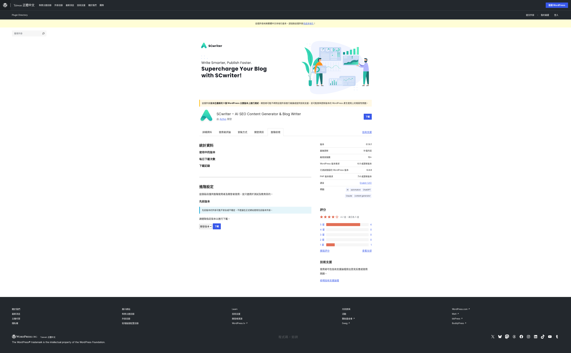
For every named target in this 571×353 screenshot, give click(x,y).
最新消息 (16, 314)
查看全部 (367, 250)
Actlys (223, 119)
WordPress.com (461, 309)
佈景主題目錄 (128, 314)
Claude (349, 196)
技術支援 (367, 132)
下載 (368, 116)
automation (356, 190)
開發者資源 (237, 318)
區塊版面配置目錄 (130, 323)
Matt (455, 314)
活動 (344, 314)
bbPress (457, 318)
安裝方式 (242, 132)
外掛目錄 (126, 318)
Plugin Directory (20, 15)
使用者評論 (225, 132)
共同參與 (346, 309)
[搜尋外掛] (43, 33)
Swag (346, 323)
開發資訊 (259, 132)
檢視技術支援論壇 (329, 280)
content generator (362, 196)
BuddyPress (459, 323)
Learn (234, 309)
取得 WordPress (557, 5)
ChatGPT (367, 190)
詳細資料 (207, 132)
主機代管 (16, 318)
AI (347, 190)
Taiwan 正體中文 (47, 337)
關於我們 (16, 309)
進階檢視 (275, 132)
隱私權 (15, 323)
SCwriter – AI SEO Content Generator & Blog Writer (259, 114)
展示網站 (126, 309)
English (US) (366, 183)
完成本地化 (308, 23)
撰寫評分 (325, 250)
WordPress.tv (240, 323)
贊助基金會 (348, 318)
